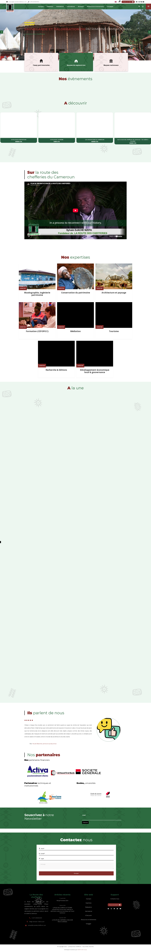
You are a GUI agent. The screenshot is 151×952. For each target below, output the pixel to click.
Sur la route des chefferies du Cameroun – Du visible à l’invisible (132, 140)
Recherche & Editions (56, 369)
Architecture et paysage (114, 292)
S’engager (88, 924)
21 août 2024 (62, 898)
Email (83, 815)
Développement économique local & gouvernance (94, 371)
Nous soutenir (114, 905)
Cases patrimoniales (41, 65)
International (88, 911)
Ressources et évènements (88, 919)
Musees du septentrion (76, 65)
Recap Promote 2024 (62, 900)
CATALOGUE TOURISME (56, 139)
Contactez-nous (114, 899)
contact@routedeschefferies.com (17, 2)
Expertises (88, 903)
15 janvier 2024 (62, 917)
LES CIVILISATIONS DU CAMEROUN (94, 139)
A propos (88, 899)
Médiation (75, 331)
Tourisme (114, 331)
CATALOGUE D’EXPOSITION (18, 139)
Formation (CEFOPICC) (37, 331)
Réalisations (88, 907)
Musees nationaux (111, 65)
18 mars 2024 (62, 905)
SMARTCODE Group (82, 949)
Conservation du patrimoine (75, 292)
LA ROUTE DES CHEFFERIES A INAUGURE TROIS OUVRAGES (62, 920)
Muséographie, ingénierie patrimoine (37, 293)
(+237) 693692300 (34, 2)
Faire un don (127, 2)
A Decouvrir (88, 915)
